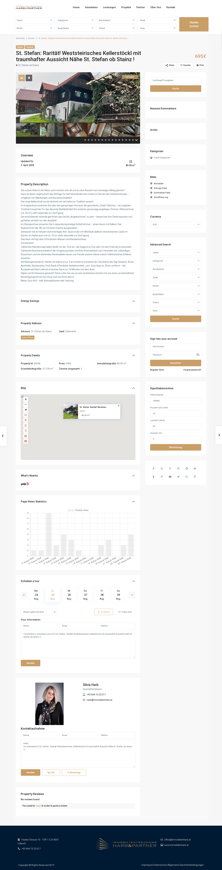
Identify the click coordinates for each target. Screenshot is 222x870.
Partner (140, 7)
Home (76, 7)
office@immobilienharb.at (177, 839)
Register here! (157, 370)
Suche (175, 88)
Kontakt (170, 7)
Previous (24, 595)
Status (102, 28)
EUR (155, 224)
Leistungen (109, 7)
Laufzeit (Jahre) (157, 420)
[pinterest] (161, 477)
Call (52, 772)
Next (132, 595)
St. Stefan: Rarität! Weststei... (94, 407)
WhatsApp (74, 772)
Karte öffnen (27, 337)
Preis (142, 28)
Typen (19, 20)
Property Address (31, 323)
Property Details (30, 355)
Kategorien (63, 20)
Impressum (147, 865)
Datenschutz (160, 865)
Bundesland (104, 20)
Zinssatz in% (156, 433)
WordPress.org (161, 197)
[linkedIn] (195, 468)
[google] (186, 468)
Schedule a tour (30, 581)
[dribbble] (178, 468)
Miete (20, 47)
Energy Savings (30, 301)
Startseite (20, 38)
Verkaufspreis (156, 394)
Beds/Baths (63, 28)
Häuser (31, 38)
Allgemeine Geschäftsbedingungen (185, 865)
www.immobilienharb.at (176, 845)
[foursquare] (195, 477)
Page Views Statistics (34, 501)
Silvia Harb (90, 685)
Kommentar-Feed (162, 192)
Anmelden (158, 183)
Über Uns (155, 7)
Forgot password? (192, 370)
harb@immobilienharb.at (99, 700)
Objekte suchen (193, 24)
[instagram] (186, 477)
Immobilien (91, 7)
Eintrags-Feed (160, 188)
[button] (80, 424)
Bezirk (20, 28)
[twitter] (170, 468)
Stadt (142, 20)
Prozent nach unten (159, 407)
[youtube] (170, 477)
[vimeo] (178, 477)
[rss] (161, 468)
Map (23, 388)
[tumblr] (153, 477)
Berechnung (175, 447)
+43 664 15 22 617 (96, 694)
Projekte (126, 7)
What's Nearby (29, 475)
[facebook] (153, 468)
